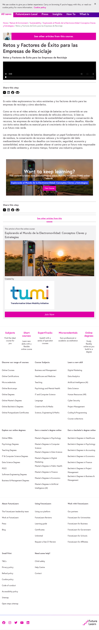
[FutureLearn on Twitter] (16, 622)
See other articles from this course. (53, 36)
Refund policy (7, 573)
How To (71, 14)
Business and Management (46, 370)
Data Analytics (74, 376)
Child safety (40, 561)
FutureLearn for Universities (79, 517)
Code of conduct (9, 585)
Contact (38, 573)
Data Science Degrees (11, 462)
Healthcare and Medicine (45, 376)
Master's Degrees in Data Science (48, 452)
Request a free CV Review (45, 542)
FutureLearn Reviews (43, 517)
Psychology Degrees (10, 444)
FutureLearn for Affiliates (78, 542)
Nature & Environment (19, 23)
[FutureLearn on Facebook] (4, 622)
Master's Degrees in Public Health (48, 466)
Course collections (75, 418)
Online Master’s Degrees (12, 400)
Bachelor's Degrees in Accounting (81, 450)
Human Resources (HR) (77, 394)
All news (6, 14)
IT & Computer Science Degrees (15, 456)
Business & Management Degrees (15, 480)
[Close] (95, 4)
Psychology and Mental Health (47, 388)
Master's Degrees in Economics (47, 478)
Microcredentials (9, 382)
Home (5, 23)
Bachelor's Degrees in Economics (81, 456)
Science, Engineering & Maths (47, 412)
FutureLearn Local (26, 14)
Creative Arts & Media (44, 406)
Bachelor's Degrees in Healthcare (81, 438)
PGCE (4, 468)
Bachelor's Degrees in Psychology (81, 444)
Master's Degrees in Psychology (48, 438)
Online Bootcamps (9, 388)
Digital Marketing (75, 370)
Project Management (76, 406)
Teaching (38, 382)
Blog (4, 529)
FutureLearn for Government (79, 529)
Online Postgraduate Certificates (15, 412)
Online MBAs (7, 438)
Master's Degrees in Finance (46, 472)
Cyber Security (74, 400)
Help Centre (40, 567)
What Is (84, 14)
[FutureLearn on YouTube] (22, 622)
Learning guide (41, 523)
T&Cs (4, 561)
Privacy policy (7, 567)
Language (39, 400)
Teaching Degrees (9, 450)
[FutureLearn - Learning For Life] (90, 622)
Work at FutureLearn (10, 517)
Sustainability (35, 23)
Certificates (40, 529)
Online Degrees (8, 394)
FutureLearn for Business (78, 523)
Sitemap (5, 597)
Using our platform (42, 511)
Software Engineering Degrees (14, 474)
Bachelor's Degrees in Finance (80, 462)
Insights (57, 14)
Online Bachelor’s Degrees (12, 406)
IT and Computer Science (45, 394)
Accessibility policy (10, 591)
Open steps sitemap (10, 603)
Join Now (49, 314)
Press (45, 14)
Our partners (73, 511)
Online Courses (8, 370)
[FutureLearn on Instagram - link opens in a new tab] (10, 622)
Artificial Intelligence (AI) (78, 382)
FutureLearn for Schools (77, 536)
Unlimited (39, 536)
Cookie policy (7, 579)
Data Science (73, 388)
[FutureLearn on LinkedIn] (28, 622)
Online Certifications (10, 376)
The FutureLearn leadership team (15, 511)
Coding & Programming (77, 412)
